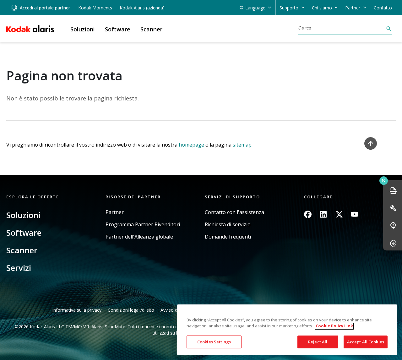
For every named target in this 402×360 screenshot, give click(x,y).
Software (23, 233)
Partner (115, 212)
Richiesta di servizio (228, 224)
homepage (191, 144)
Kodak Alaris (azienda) (142, 8)
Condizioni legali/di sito (131, 310)
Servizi (18, 268)
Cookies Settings (214, 342)
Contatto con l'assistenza (234, 212)
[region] (287, 329)
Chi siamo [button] (322, 8)
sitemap (242, 144)
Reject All (317, 342)
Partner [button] (352, 8)
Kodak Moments (95, 8)
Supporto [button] (289, 8)
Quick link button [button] (383, 180)
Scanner (21, 250)
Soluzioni (23, 215)
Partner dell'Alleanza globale (139, 236)
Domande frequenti (228, 236)
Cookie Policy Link (334, 326)
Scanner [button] (151, 29)
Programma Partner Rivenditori (143, 224)
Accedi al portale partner (45, 8)
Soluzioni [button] (82, 29)
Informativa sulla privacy (76, 310)
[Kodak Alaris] (30, 28)
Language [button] (255, 8)
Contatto (383, 8)
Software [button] (117, 29)
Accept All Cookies (365, 342)
